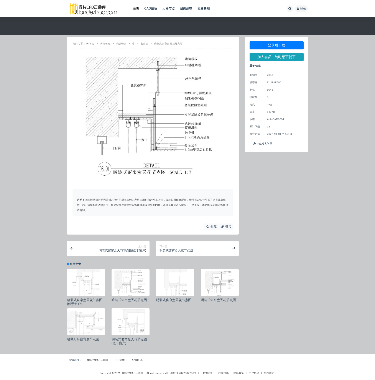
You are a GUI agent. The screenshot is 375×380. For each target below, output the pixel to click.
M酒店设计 (138, 360)
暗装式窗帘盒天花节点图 (129, 300)
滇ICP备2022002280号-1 (184, 373)
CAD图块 (150, 8)
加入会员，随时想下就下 (276, 57)
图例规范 (186, 8)
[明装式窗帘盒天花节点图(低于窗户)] (131, 323)
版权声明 (269, 373)
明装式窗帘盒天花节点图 (173, 300)
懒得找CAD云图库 (97, 360)
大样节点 (168, 8)
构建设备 (121, 43)
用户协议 (254, 373)
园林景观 (203, 8)
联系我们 (208, 373)
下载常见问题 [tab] (264, 143)
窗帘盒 (144, 43)
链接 (227, 226)
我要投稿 (223, 373)
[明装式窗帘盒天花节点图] (175, 284)
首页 (136, 8)
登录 (303, 8)
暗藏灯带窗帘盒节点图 (83, 339)
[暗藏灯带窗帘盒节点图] (86, 323)
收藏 (213, 226)
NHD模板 (120, 360)
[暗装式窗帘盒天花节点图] (131, 284)
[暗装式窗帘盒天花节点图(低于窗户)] (86, 284)
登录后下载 (276, 45)
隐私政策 (239, 373)
